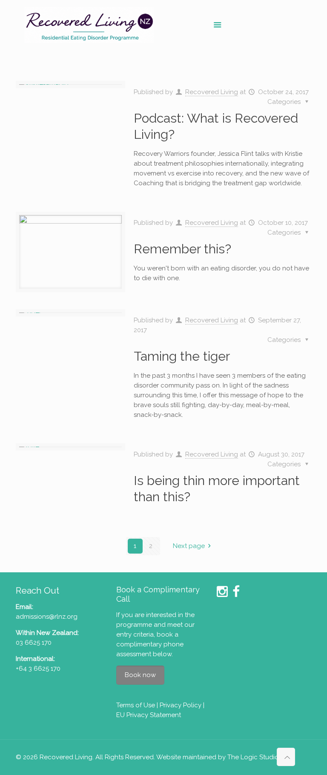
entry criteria (135, 634)
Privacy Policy (180, 705)
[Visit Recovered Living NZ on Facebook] (236, 594)
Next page (189, 546)
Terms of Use (135, 705)
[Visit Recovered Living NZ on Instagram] (222, 594)
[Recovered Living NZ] (89, 24)
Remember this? (182, 248)
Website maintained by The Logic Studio (217, 757)
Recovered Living (211, 92)
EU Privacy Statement (148, 715)
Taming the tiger (182, 356)
